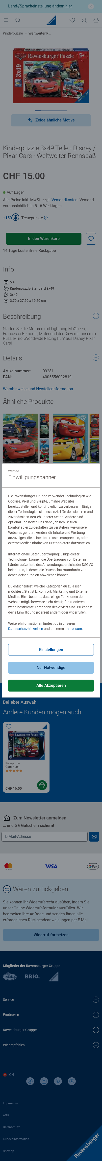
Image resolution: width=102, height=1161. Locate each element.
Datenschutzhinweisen (25, 629)
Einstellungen (51, 649)
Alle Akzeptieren (51, 685)
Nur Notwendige (51, 667)
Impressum (73, 629)
